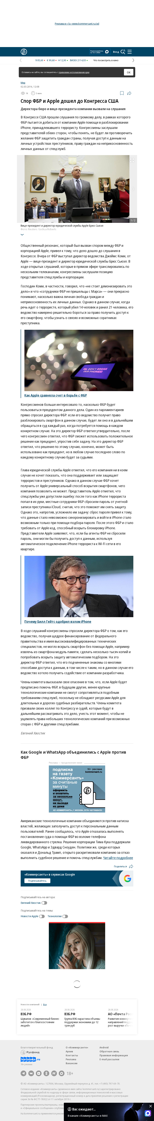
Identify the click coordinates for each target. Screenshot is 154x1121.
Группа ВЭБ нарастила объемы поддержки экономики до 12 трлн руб (82, 1022)
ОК (129, 72)
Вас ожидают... (84, 1109)
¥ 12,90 (62, 60)
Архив (69, 1051)
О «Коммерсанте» (77, 1047)
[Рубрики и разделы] (129, 52)
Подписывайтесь (37, 880)
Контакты (72, 1055)
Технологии (55, 916)
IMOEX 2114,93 (78, 60)
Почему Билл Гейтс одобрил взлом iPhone (57, 621)
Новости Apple (29, 916)
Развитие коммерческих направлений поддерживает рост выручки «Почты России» (126, 1022)
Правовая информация (114, 1055)
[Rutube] (54, 1073)
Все (45, 1004)
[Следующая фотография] (133, 189)
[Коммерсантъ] (24, 52)
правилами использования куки (74, 72)
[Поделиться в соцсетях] (129, 93)
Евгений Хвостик (31, 903)
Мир (23, 82)
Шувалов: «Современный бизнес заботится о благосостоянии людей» (40, 1022)
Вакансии (71, 1063)
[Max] (61, 1073)
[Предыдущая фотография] (20, 189)
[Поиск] (123, 52)
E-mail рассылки (109, 1059)
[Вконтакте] (31, 1073)
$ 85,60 (39, 60)
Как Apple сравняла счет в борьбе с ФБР (55, 395)
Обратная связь (109, 1051)
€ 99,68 (51, 60)
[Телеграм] (23, 1073)
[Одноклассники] (46, 1073)
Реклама (71, 1059)
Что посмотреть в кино (106, 60)
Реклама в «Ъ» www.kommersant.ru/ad (77, 23)
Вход (116, 51)
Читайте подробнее (118, 857)
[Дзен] (39, 1073)
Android (104, 1047)
